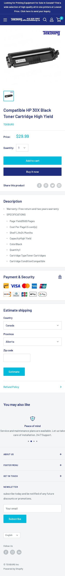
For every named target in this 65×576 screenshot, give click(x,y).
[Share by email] (59, 185)
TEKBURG (8, 124)
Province (8, 334)
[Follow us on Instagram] (12, 552)
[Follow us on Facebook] (5, 552)
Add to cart (32, 160)
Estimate (14, 371)
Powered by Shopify (13, 568)
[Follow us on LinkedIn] (19, 552)
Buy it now (32, 171)
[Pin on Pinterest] (46, 185)
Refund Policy (11, 386)
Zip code (8, 350)
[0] (59, 20)
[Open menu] (5, 19)
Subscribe (15, 518)
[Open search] (45, 20)
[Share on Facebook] (39, 185)
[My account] (51, 20)
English (8, 535)
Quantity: (8, 147)
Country (7, 317)
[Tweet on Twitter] (52, 185)
